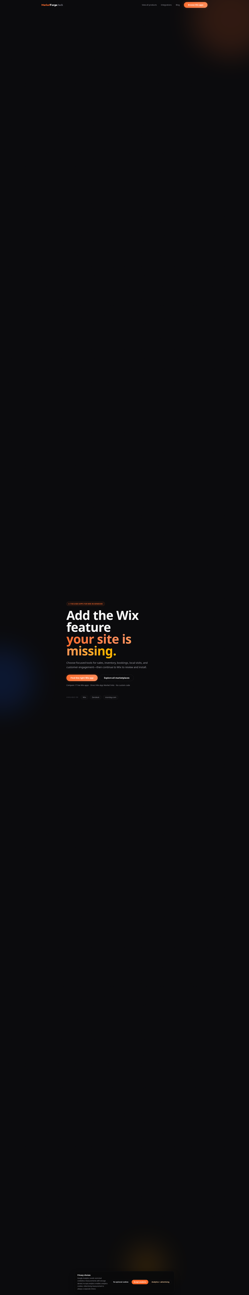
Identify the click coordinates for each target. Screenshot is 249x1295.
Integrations (166, 5)
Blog (178, 5)
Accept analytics (140, 1282)
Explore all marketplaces (116, 677)
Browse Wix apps (195, 5)
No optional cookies (120, 1282)
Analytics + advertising (160, 1282)
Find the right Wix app (82, 677)
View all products (149, 5)
